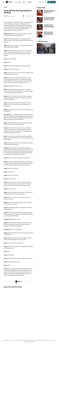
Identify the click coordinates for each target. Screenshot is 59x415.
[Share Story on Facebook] (23, 16)
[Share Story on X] (26, 16)
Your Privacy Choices (27, 341)
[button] (3, 2)
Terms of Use (53, 340)
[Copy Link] (32, 16)
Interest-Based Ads (38, 340)
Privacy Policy (12, 340)
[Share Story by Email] (29, 16)
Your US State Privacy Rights (19, 340)
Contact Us (33, 341)
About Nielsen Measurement (46, 340)
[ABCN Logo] (9, 2)
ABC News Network (7, 340)
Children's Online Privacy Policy (30, 340)
